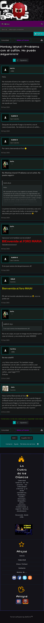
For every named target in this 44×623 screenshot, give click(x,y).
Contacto (9, 444)
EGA (13, 438)
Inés (13, 387)
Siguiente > (24, 60)
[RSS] (30, 579)
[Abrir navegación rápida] (41, 40)
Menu (6, 24)
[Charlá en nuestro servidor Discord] (14, 579)
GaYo (12, 161)
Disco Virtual (22, 564)
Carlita (13, 349)
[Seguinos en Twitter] (24, 579)
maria (12, 68)
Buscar (4, 29)
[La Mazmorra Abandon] (25, 603)
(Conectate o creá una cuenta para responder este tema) (22, 419)
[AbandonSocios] (19, 603)
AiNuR (13, 279)
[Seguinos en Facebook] (19, 579)
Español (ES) (25, 438)
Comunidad (22, 560)
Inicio (22, 556)
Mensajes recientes (16, 29)
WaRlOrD (14, 116)
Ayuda (16, 444)
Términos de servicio (27, 444)
